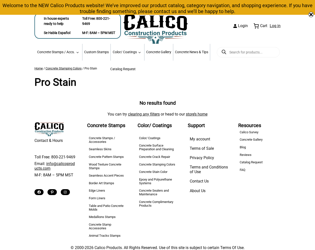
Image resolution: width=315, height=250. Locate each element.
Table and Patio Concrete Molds (106, 207)
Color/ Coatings (125, 52)
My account (200, 139)
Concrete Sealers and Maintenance (154, 192)
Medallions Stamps (102, 217)
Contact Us (199, 181)
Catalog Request (123, 69)
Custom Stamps (96, 52)
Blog (243, 147)
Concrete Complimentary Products (156, 203)
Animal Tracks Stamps (105, 235)
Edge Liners (97, 190)
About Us (197, 190)
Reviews (246, 155)
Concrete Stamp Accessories (100, 226)
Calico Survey (249, 132)
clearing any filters (144, 114)
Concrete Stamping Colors (64, 68)
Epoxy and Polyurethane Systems (155, 181)
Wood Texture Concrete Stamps (105, 166)
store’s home (196, 114)
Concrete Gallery (158, 52)
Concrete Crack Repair (154, 157)
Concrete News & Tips (191, 52)
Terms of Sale (202, 148)
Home (38, 68)
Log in (275, 25)
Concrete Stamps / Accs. (56, 52)
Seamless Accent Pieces (106, 175)
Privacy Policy (202, 157)
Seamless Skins (100, 149)
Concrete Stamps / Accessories (102, 140)
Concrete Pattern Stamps (106, 157)
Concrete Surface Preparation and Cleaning (156, 147)
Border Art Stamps (101, 183)
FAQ (242, 170)
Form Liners (97, 198)
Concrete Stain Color (153, 172)
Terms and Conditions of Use (209, 169)
